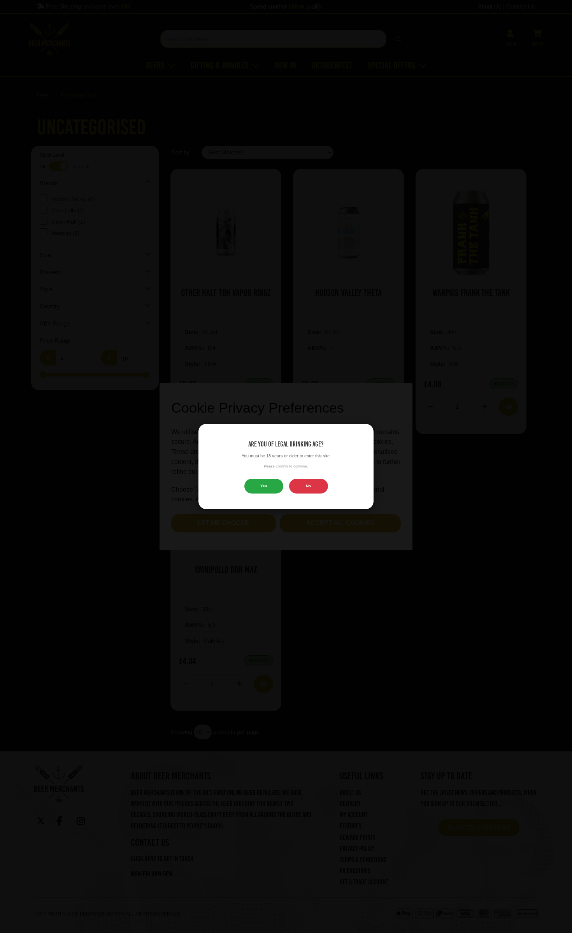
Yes (263, 486)
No (308, 486)
